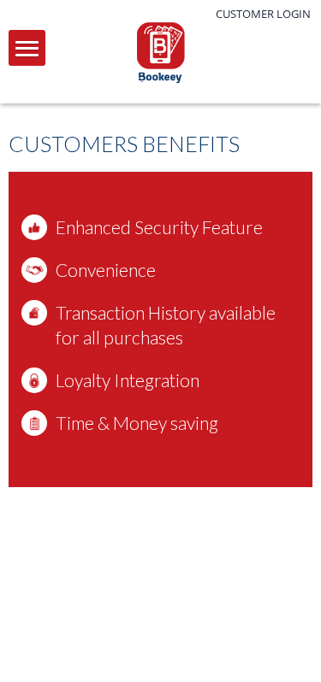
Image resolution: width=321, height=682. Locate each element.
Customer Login (263, 13)
